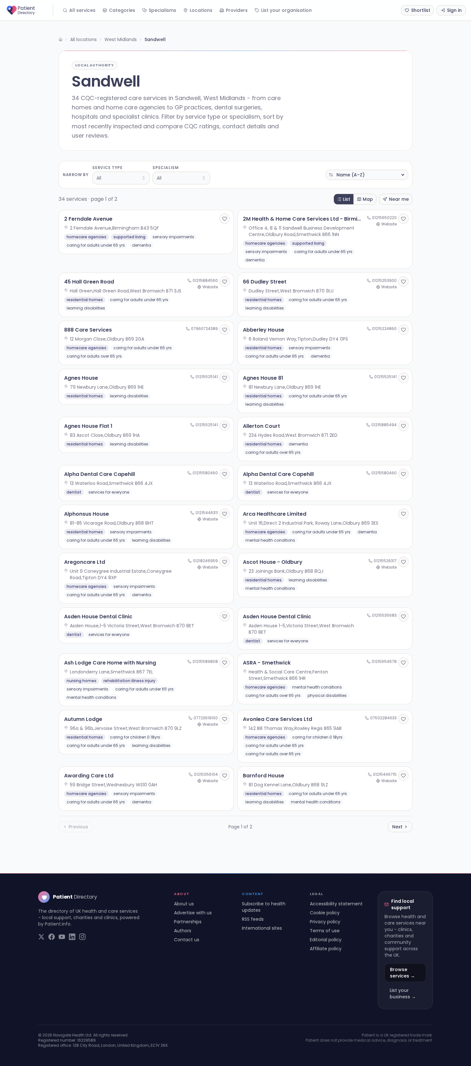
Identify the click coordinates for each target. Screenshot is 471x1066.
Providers (237, 10)
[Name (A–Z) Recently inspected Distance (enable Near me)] (367, 175)
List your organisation (286, 10)
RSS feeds (253, 919)
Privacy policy (325, 921)
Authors (182, 930)
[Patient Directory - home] (29, 10)
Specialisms (162, 10)
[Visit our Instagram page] (82, 937)
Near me (399, 199)
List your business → (403, 993)
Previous (78, 827)
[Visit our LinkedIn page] (72, 937)
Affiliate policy (326, 948)
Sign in (454, 10)
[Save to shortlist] (224, 219)
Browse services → (402, 972)
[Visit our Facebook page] (51, 937)
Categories (122, 10)
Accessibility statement (336, 904)
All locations (83, 39)
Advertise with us (193, 912)
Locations (201, 10)
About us (184, 904)
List (346, 199)
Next (397, 827)
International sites (262, 928)
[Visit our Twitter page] (41, 937)
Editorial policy (326, 939)
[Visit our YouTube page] (62, 937)
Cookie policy (325, 912)
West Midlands (120, 39)
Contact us (186, 939)
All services (82, 10)
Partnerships (188, 921)
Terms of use (325, 930)
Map (368, 199)
